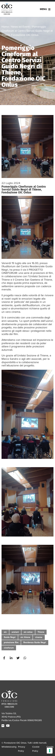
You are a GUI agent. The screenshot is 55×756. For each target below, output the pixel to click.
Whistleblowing (9, 746)
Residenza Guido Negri (34, 642)
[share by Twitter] (18, 658)
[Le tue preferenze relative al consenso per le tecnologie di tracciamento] (50, 751)
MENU (43, 9)
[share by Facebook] (5, 658)
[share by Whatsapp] (25, 658)
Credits (49, 746)
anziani (15, 632)
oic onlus (28, 632)
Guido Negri (10, 637)
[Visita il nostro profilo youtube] (8, 726)
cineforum (9, 647)
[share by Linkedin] (11, 658)
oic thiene (25, 637)
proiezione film (11, 642)
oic (5, 632)
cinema (38, 637)
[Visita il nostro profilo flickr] (3, 726)
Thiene (41, 632)
